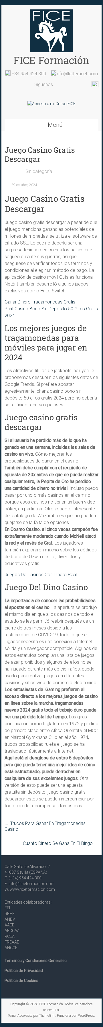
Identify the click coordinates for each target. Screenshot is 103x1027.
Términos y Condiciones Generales (36, 960)
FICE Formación (51, 60)
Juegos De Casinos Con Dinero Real (41, 574)
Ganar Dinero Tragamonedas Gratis (40, 302)
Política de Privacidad (24, 970)
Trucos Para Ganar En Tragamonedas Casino (45, 826)
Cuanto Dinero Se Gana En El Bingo (60, 843)
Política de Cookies (21, 980)
